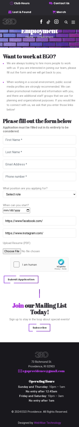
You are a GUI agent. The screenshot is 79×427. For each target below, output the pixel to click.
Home (30, 37)
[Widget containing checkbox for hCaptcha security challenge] (39, 264)
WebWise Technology (47, 423)
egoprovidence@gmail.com (44, 371)
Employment (45, 37)
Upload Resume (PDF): (17, 243)
